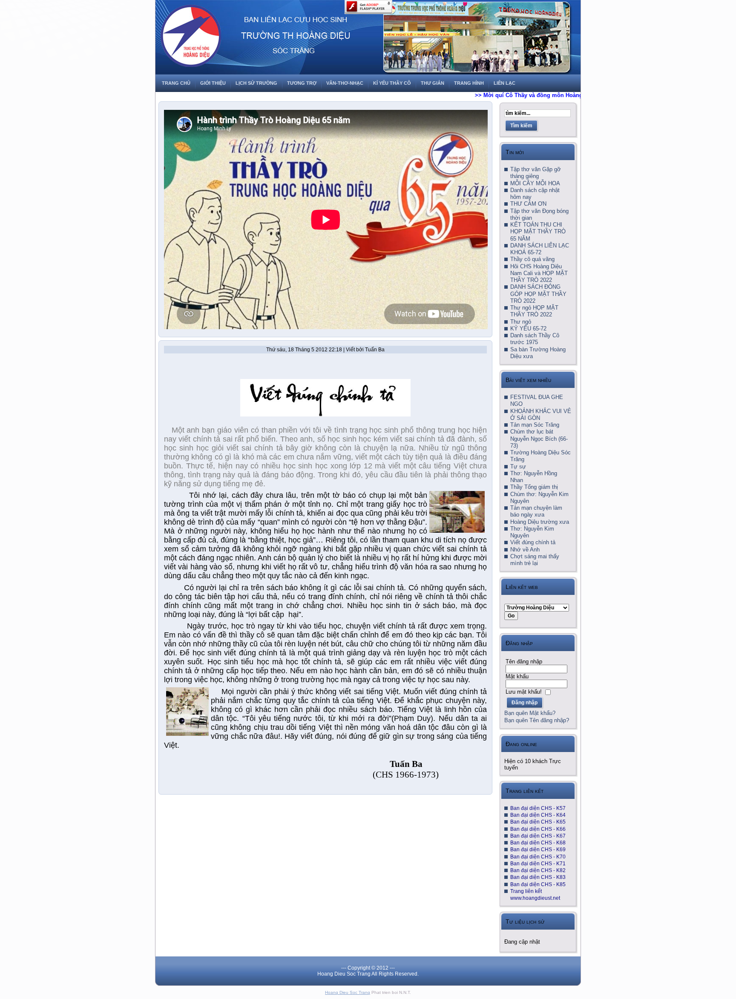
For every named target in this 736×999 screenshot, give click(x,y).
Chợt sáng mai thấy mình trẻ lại (534, 559)
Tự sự (518, 466)
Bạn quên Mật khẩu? (529, 713)
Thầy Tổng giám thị (534, 487)
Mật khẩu (517, 676)
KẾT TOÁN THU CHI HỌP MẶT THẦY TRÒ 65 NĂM (538, 231)
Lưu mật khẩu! (524, 692)
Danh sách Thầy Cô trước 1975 (534, 338)
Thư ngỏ (520, 322)
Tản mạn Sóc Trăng (534, 425)
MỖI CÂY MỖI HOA (535, 183)
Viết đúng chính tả (532, 542)
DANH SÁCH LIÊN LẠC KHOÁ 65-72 (539, 248)
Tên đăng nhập (524, 661)
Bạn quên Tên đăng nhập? (536, 720)
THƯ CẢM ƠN (528, 204)
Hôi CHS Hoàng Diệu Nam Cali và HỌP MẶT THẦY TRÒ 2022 (539, 273)
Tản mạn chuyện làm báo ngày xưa (536, 511)
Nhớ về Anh (525, 549)
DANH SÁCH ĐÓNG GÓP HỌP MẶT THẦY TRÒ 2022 (538, 294)
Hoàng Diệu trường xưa (539, 522)
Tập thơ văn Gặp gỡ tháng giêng (535, 172)
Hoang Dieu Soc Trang (347, 992)
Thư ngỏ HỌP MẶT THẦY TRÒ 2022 (534, 311)
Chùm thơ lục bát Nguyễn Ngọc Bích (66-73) (539, 438)
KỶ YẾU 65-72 (528, 328)
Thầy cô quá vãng (532, 259)
